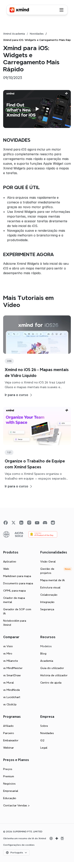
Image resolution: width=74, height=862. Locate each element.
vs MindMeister (12, 668)
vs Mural (8, 682)
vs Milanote (10, 660)
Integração (47, 602)
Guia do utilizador (52, 668)
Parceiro (8, 733)
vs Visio (8, 646)
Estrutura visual (50, 587)
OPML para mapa (14, 590)
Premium (8, 776)
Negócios (9, 783)
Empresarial (10, 790)
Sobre (44, 725)
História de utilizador (53, 675)
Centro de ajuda (50, 682)
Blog (43, 653)
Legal (43, 747)
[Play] (37, 109)
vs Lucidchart (11, 697)
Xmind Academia (14, 33)
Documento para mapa (18, 583)
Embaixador (10, 740)
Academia (46, 660)
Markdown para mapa (17, 576)
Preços (7, 769)
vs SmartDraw (12, 675)
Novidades (37, 33)
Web (6, 568)
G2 (42, 740)
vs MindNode (11, 689)
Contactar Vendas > (16, 805)
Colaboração (48, 594)
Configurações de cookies (19, 845)
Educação (9, 798)
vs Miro (7, 653)
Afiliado (8, 725)
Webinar (8, 747)
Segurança (47, 609)
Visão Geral (48, 561)
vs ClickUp (10, 704)
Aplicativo (9, 561)
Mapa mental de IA (52, 580)
